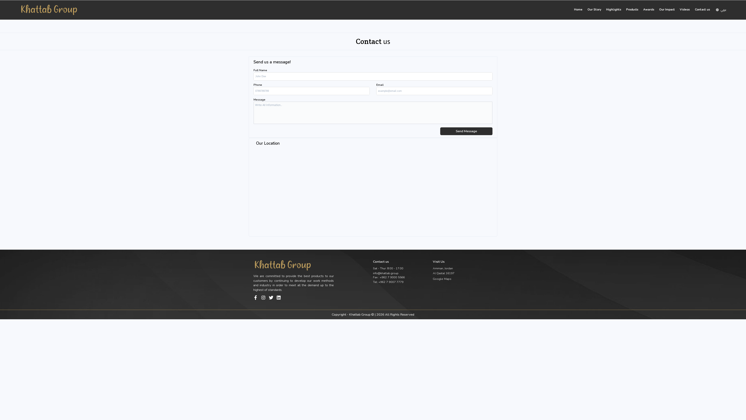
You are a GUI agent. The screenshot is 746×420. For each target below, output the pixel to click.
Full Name (260, 70)
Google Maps (442, 279)
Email (379, 85)
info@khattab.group (385, 273)
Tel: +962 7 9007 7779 (388, 282)
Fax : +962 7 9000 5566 (389, 277)
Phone (258, 85)
